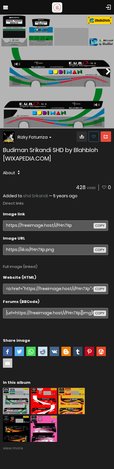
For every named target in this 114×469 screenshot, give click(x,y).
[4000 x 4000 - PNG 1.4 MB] (82, 136)
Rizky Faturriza (33, 137)
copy (99, 225)
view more (13, 448)
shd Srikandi (35, 196)
